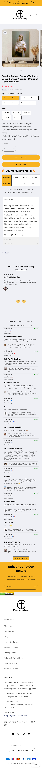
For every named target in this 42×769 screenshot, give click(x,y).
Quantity (5, 144)
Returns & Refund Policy (14, 658)
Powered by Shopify (27, 763)
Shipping (4, 89)
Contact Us (9, 631)
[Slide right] (26, 70)
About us (8, 626)
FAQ (6, 637)
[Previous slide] (18, 301)
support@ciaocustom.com (16, 716)
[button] (5, 15)
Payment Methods (11, 647)
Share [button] (7, 253)
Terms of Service (11, 669)
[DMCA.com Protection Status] (7, 595)
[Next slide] (24, 301)
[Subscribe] (35, 587)
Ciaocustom (17, 763)
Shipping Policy (10, 663)
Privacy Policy (10, 653)
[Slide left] (16, 70)
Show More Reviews (21, 558)
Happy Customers (11, 642)
